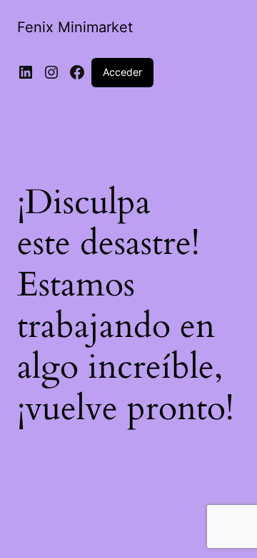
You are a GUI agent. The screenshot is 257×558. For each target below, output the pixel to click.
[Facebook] (77, 72)
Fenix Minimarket (75, 27)
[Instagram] (51, 72)
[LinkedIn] (25, 72)
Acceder (122, 72)
